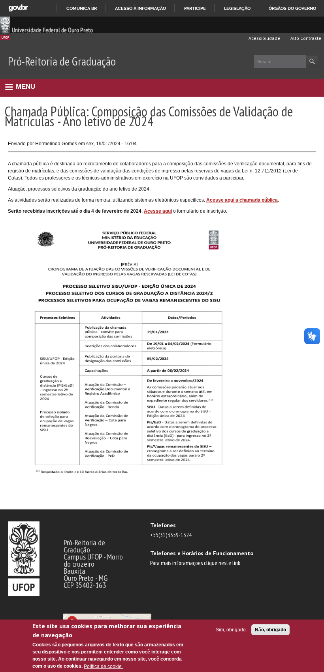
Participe (195, 8)
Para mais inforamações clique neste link (195, 563)
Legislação (237, 8)
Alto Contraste (305, 38)
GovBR (18, 8)
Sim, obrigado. (231, 630)
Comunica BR (81, 8)
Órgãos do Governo (292, 8)
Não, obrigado (270, 630)
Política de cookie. (103, 666)
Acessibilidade (263, 38)
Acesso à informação (140, 8)
